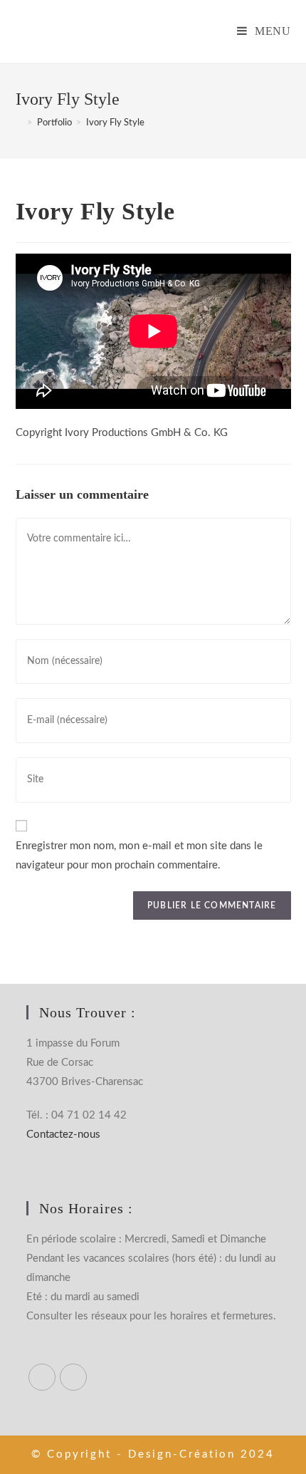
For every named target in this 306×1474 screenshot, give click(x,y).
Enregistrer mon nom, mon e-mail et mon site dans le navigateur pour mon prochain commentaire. (139, 856)
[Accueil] (19, 123)
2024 (258, 1454)
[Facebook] (42, 1377)
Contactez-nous (63, 1134)
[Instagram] (73, 1377)
